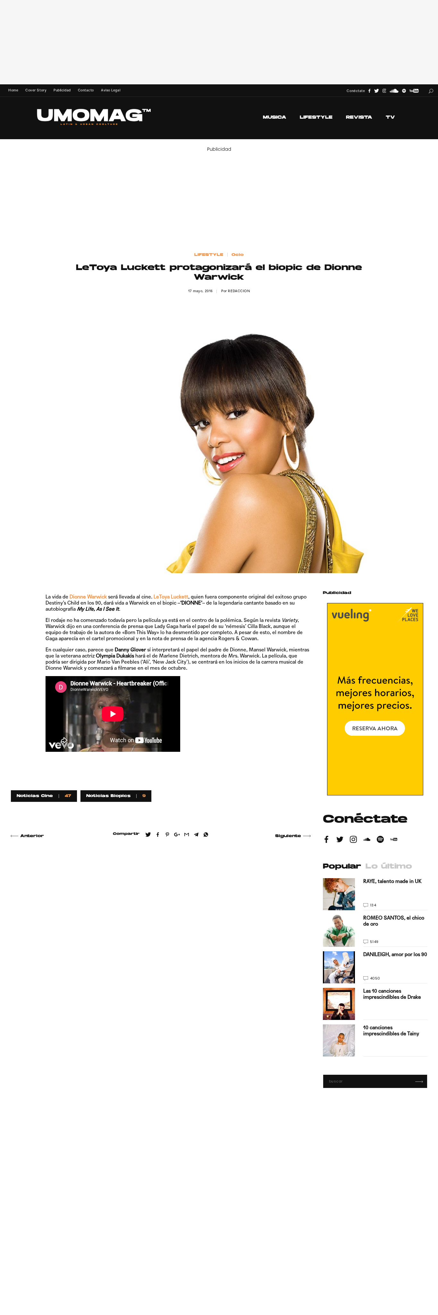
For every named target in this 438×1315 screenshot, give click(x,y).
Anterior (32, 836)
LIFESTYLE (316, 117)
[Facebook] (369, 91)
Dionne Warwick (88, 597)
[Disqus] (161, 936)
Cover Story (35, 90)
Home (13, 90)
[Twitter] (376, 91)
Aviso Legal (110, 90)
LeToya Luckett (171, 597)
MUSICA (274, 117)
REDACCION (239, 291)
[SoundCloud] (394, 91)
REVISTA (359, 117)
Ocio (238, 255)
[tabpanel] (375, 967)
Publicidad (62, 90)
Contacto (86, 90)
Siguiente (288, 836)
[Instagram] (384, 91)
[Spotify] (404, 91)
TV (390, 117)
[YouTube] (413, 91)
